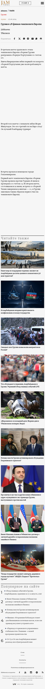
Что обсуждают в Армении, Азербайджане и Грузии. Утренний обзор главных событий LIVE (20, 385)
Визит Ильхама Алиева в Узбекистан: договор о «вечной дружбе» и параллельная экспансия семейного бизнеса (20, 537)
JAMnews (5, 29)
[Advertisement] (22, 217)
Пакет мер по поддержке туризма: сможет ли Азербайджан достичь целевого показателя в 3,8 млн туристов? (21, 273)
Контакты (22, 660)
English (12, 10)
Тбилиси (5, 33)
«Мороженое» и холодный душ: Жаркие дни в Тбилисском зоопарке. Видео (20, 422)
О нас (22, 652)
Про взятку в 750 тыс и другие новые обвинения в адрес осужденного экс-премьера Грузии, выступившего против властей (21, 497)
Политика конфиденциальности (22, 667)
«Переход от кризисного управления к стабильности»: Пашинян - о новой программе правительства (21, 631)
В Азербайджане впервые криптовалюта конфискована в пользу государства (17, 311)
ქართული (4, 10)
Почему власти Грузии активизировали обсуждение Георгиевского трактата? (22, 459)
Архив (4, 19)
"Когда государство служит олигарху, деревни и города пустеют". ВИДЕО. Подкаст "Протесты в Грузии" (20, 576)
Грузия (3, 15)
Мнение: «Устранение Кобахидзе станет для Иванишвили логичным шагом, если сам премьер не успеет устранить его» (24, 621)
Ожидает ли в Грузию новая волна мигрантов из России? (20, 348)
